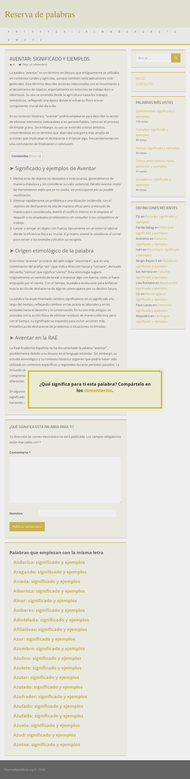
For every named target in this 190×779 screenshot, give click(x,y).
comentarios (98, 390)
